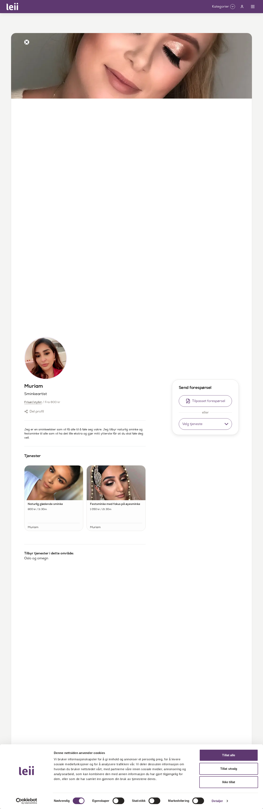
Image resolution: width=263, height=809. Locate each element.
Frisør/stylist (33, 402)
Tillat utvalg (228, 768)
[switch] (118, 801)
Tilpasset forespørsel (208, 401)
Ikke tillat (228, 782)
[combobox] (205, 424)
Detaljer (217, 801)
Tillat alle (228, 755)
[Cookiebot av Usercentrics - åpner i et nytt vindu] (27, 801)
